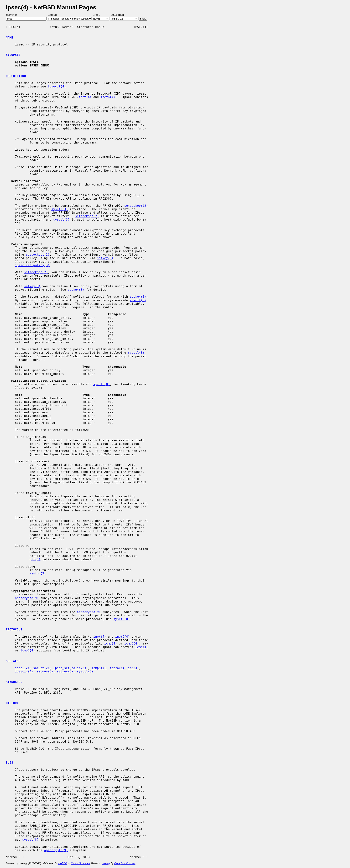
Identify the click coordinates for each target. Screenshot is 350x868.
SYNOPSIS (13, 55)
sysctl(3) (59, 209)
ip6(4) (133, 668)
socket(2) (41, 668)
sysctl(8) (138, 300)
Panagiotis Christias (124, 863)
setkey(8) (105, 258)
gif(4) (35, 559)
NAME (9, 37)
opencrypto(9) (27, 598)
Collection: (117, 15)
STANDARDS (14, 682)
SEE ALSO (13, 661)
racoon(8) (45, 671)
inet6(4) (108, 97)
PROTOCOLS (14, 629)
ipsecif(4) (57, 86)
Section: (53, 15)
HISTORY (12, 703)
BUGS (9, 762)
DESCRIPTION (16, 76)
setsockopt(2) (136, 205)
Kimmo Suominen (80, 863)
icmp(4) (110, 643)
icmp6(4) (131, 643)
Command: (13, 15)
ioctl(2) (22, 668)
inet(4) (85, 97)
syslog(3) (38, 573)
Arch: (98, 15)
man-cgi (106, 863)
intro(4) (117, 668)
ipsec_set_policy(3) (32, 265)
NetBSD (62, 863)
